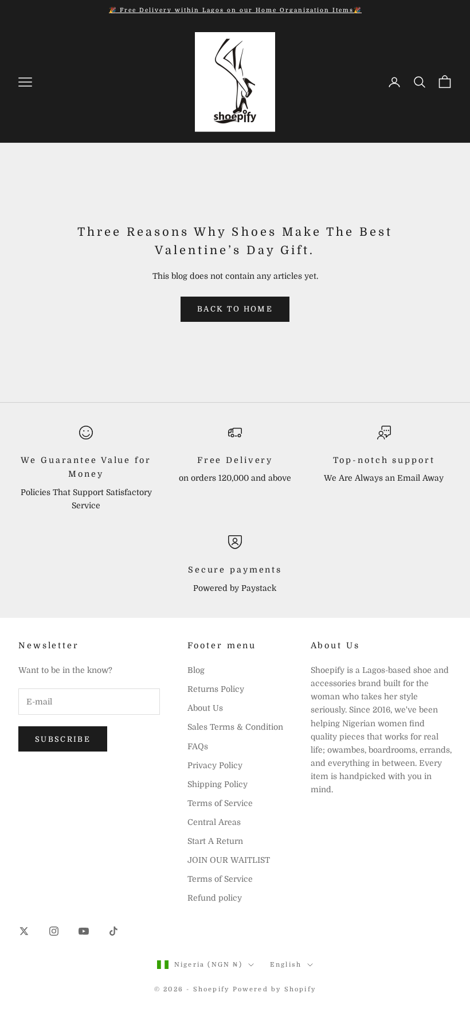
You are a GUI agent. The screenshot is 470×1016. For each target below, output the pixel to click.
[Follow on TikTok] (113, 931)
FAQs (197, 746)
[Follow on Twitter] (24, 931)
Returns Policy (215, 689)
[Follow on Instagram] (54, 931)
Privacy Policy (214, 765)
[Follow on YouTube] (83, 931)
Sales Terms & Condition (235, 726)
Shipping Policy (217, 784)
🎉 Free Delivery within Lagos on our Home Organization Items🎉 (235, 10)
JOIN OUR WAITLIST (228, 860)
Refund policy (214, 897)
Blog (196, 670)
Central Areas (214, 822)
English (285, 964)
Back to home (235, 309)
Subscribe (63, 739)
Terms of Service (220, 803)
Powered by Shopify (274, 989)
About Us (205, 708)
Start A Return (215, 841)
